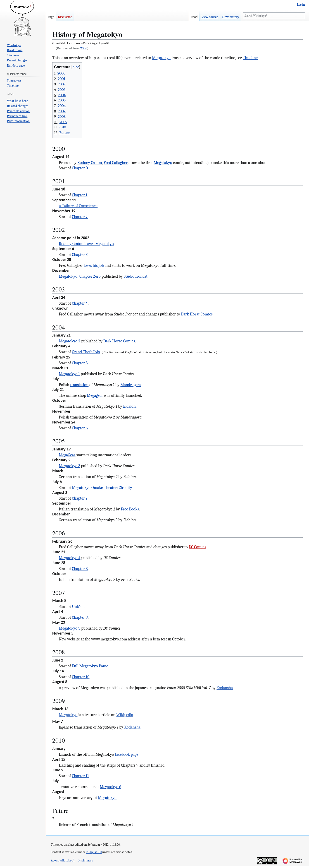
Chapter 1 (79, 194)
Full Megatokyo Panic (90, 666)
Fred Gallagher (116, 162)
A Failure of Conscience (78, 205)
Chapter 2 (80, 216)
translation (79, 384)
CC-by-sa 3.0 (94, 852)
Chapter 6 (80, 428)
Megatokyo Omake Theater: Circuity (102, 487)
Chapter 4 (80, 303)
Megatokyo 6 (110, 786)
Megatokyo (161, 57)
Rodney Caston (89, 162)
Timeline (250, 57)
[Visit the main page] (23, 18)
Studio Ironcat (135, 276)
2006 (83, 48)
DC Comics (197, 546)
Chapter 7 (80, 498)
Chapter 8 (80, 568)
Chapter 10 (80, 676)
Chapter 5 (80, 363)
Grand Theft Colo (86, 351)
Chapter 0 (80, 168)
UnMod (78, 606)
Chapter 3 (80, 254)
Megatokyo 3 (69, 465)
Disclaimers (85, 860)
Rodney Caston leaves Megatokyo (86, 243)
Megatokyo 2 (69, 341)
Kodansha (224, 687)
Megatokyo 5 (69, 628)
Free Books (130, 509)
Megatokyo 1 (69, 373)
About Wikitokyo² (62, 860)
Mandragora (130, 384)
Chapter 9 (80, 617)
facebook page (126, 754)
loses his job (94, 265)
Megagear (95, 395)
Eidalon (129, 406)
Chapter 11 (80, 775)
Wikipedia (124, 714)
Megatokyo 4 (69, 557)
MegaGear (67, 454)
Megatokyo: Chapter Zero (80, 276)
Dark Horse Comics (197, 314)
